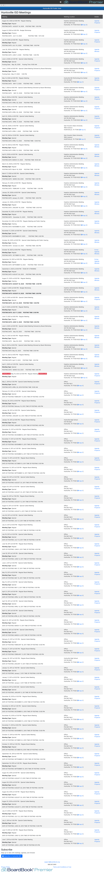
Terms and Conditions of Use (62, 867)
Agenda (96, 21)
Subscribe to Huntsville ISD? (12, 856)
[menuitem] (61, 2)
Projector (97, 23)
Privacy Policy (5, 867)
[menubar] (52, 2)
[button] (61, 2)
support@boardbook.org (52, 862)
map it (84, 25)
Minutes (96, 51)
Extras (96, 250)
